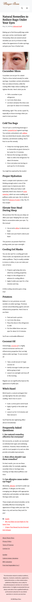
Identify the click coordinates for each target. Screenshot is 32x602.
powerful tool (12, 130)
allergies (12, 486)
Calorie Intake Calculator (10, 558)
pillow (17, 228)
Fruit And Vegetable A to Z (11, 565)
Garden (5, 555)
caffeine (24, 133)
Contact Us (6, 548)
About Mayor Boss (8, 538)
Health (7, 519)
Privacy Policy (7, 541)
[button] (22, 8)
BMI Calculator (7, 562)
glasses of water (14, 200)
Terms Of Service (8, 545)
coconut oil (14, 346)
